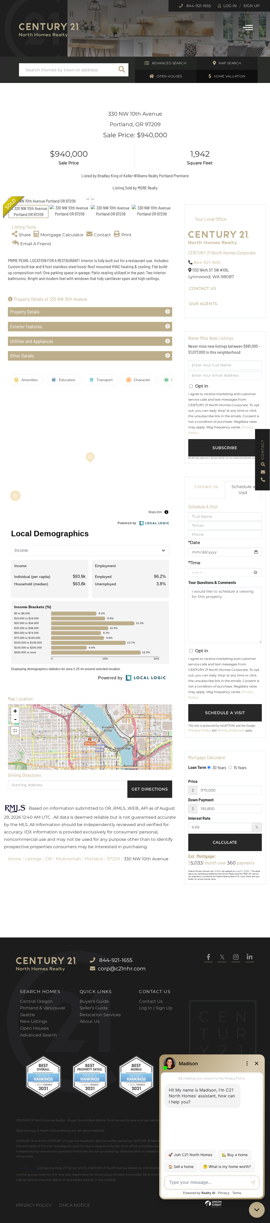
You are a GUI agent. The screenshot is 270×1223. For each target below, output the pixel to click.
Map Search (230, 63)
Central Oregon (36, 1001)
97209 (113, 858)
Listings (33, 858)
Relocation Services (100, 1014)
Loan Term (197, 767)
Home (14, 858)
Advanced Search (169, 63)
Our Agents (203, 303)
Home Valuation (229, 76)
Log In (230, 5)
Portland (94, 858)
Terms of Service (230, 730)
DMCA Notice (74, 1205)
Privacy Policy (199, 730)
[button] (121, 69)
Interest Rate (199, 818)
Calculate (225, 842)
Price (192, 781)
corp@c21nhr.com (122, 968)
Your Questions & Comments (212, 582)
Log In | (147, 1007)
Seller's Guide (94, 1007)
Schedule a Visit (243, 489)
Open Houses (169, 76)
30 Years (219, 767)
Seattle (27, 1014)
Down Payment (201, 799)
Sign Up (251, 5)
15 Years (240, 767)
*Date (194, 542)
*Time (194, 562)
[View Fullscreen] (15, 731)
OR (48, 858)
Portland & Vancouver (43, 1007)
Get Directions (150, 789)
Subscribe (225, 447)
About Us (89, 1021)
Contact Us (202, 288)
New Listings (33, 1021)
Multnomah (68, 858)
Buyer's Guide (94, 1001)
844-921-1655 (198, 5)
